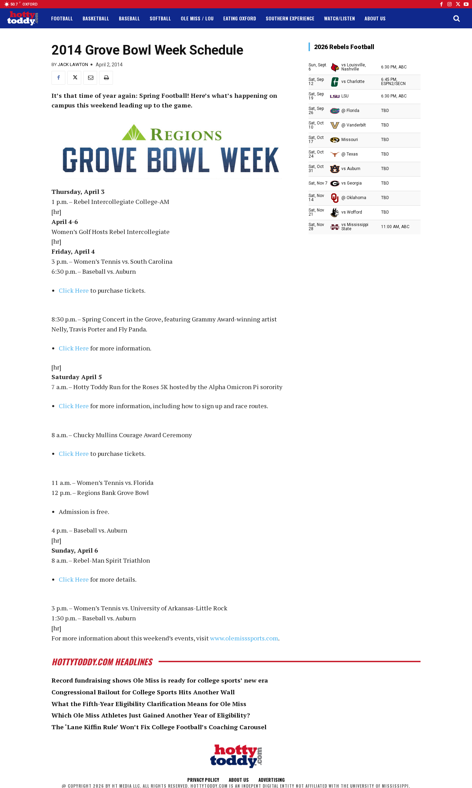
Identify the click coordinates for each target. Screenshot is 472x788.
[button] (456, 18)
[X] (74, 78)
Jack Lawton (73, 64)
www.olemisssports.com (244, 638)
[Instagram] (449, 4)
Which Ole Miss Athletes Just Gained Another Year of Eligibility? (150, 715)
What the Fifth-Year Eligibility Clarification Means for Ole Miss (148, 704)
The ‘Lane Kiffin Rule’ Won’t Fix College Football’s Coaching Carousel (158, 727)
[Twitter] (457, 4)
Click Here (74, 290)
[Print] (106, 78)
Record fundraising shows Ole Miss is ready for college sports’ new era (159, 680)
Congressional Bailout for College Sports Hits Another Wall (143, 692)
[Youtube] (466, 4)
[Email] (90, 78)
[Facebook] (441, 4)
